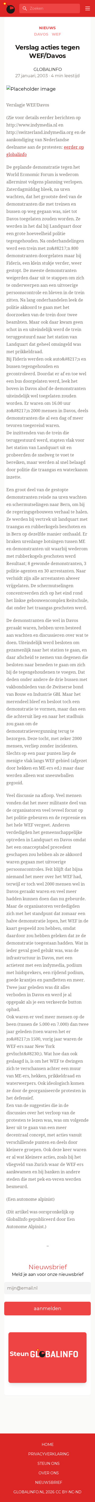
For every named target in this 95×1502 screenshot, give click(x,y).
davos (42, 34)
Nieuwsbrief (48, 1482)
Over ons (49, 1473)
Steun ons (48, 1463)
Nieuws (47, 28)
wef (56, 34)
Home (48, 1444)
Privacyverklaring (48, 1454)
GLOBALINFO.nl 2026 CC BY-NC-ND (47, 1492)
